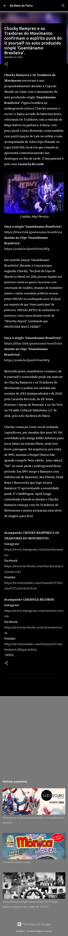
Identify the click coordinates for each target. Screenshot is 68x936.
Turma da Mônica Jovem (17, 862)
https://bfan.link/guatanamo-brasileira (33, 232)
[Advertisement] (34, 735)
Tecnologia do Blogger (36, 924)
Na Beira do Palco (21, 5)
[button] (6, 64)
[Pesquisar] (63, 5)
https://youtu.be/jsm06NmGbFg (27, 249)
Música (9, 655)
